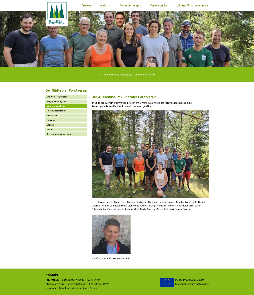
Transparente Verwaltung (59, 134)
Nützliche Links (79, 288)
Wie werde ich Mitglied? (57, 97)
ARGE (49, 129)
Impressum (51, 288)
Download (64, 288)
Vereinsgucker (159, 5)
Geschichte (52, 115)
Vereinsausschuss (56, 106)
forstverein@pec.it (76, 284)
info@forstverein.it (55, 284)
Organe (50, 125)
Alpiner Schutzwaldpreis (193, 5)
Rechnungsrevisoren (56, 111)
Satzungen (52, 120)
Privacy (93, 288)
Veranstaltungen (130, 5)
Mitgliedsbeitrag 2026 (57, 101)
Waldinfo (105, 5)
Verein (86, 5)
